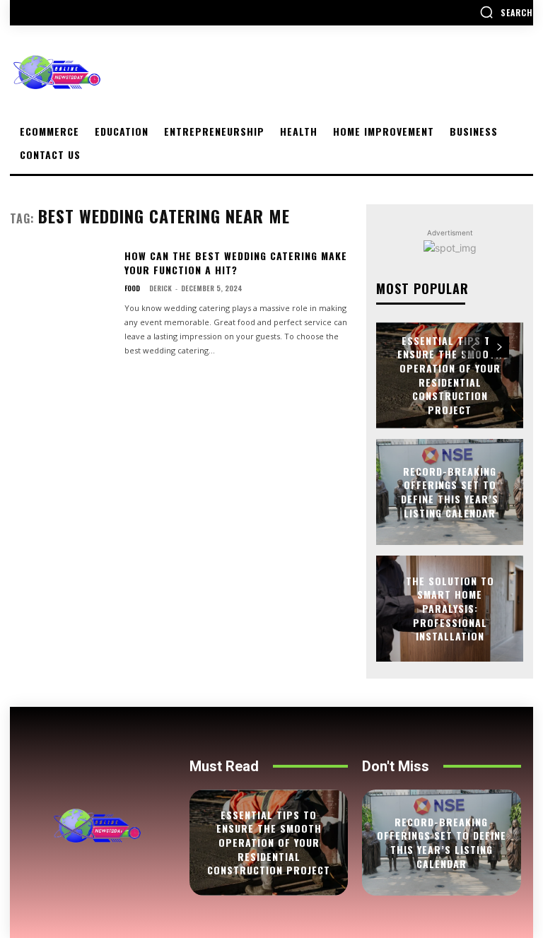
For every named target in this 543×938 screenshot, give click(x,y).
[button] (506, 12)
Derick (160, 288)
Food (132, 288)
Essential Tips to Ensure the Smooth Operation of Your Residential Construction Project (450, 375)
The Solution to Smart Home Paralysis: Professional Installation (450, 608)
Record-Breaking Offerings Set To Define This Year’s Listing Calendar (449, 492)
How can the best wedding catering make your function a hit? (235, 262)
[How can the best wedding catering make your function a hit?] (61, 292)
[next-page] (499, 347)
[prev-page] (473, 347)
